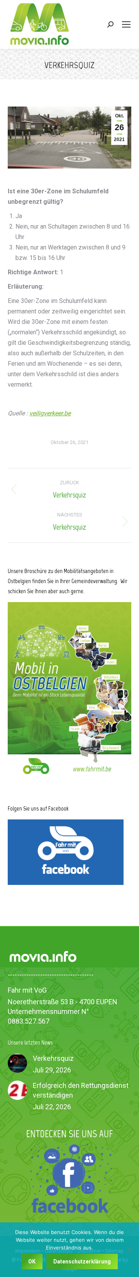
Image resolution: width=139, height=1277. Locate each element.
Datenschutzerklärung (82, 1261)
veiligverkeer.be (50, 413)
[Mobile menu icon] (126, 24)
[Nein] (129, 1250)
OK (32, 1261)
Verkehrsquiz (53, 1058)
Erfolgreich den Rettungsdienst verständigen (81, 1090)
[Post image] (17, 1063)
